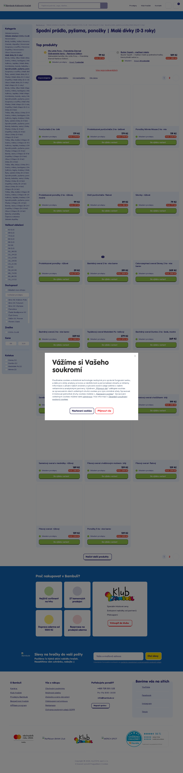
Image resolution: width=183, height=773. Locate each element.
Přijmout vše (102, 388)
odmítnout (87, 396)
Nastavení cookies (104, 394)
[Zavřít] (135, 356)
